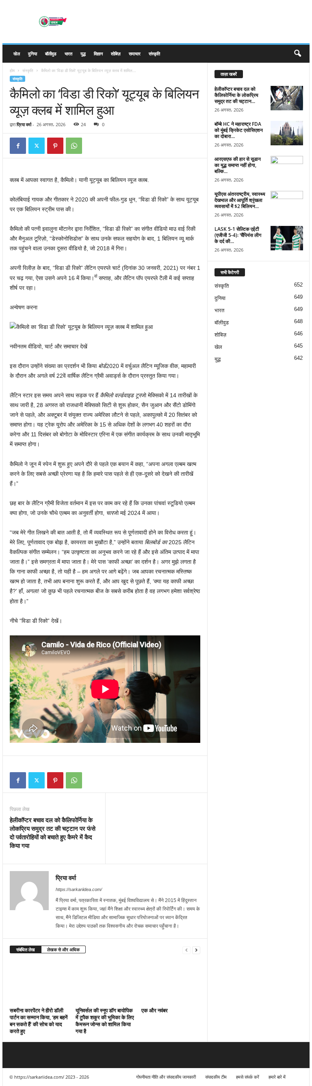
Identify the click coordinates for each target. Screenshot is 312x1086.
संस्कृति (154, 53)
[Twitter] (36, 146)
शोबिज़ (116, 53)
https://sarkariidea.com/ (79, 889)
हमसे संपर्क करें (247, 1077)
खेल (16, 53)
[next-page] (196, 950)
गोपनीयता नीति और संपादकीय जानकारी (166, 1077)
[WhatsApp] (74, 146)
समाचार (135, 53)
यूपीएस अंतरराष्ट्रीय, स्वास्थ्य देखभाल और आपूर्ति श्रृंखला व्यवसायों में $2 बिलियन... (239, 200)
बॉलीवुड (50, 53)
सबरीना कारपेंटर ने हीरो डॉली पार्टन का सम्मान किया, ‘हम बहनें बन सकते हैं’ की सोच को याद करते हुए (38, 1021)
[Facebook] (18, 146)
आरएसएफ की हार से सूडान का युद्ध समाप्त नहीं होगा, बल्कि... (237, 165)
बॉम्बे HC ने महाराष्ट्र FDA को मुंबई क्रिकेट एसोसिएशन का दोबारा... (238, 130)
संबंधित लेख (25, 949)
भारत (68, 53)
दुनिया (32, 53)
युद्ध (83, 53)
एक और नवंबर (154, 1010)
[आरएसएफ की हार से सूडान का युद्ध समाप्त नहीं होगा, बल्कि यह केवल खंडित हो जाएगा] (287, 168)
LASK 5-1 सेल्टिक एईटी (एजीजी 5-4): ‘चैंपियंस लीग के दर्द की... (237, 235)
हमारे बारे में (277, 1077)
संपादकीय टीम (216, 1077)
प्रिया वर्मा (24, 124)
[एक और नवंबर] (170, 983)
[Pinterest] (55, 146)
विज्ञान (98, 53)
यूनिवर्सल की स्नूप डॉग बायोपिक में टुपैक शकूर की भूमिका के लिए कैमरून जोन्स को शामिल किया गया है (105, 1021)
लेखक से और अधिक (63, 949)
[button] (297, 54)
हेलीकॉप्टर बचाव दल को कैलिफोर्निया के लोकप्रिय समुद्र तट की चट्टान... (236, 95)
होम (12, 70)
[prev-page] (186, 950)
